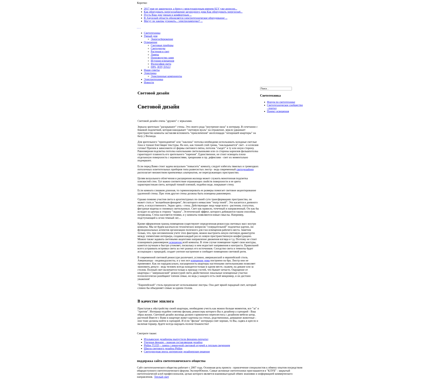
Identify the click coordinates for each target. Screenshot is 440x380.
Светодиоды (158, 48)
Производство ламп (162, 57)
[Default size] (138, 27)
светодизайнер (245, 169)
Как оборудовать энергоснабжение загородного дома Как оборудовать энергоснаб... (193, 11)
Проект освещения (278, 111)
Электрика (150, 73)
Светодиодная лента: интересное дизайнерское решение (177, 351)
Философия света (161, 63)
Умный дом (150, 36)
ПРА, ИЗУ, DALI (160, 66)
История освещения (162, 60)
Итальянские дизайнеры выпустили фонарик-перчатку (176, 339)
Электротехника (153, 79)
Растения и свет (160, 51)
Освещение (150, 42)
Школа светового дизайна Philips (163, 348)
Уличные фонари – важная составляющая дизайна (173, 342)
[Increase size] (137, 27)
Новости (149, 82)
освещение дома (200, 260)
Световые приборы (162, 45)
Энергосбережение (162, 39)
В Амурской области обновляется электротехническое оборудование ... (185, 17)
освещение (175, 242)
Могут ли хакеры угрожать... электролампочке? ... (173, 21)
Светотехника (152, 32)
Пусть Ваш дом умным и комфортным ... (168, 14)
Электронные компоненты (166, 76)
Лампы (155, 54)
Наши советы (152, 70)
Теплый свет (161, 376)
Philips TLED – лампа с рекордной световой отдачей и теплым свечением (187, 345)
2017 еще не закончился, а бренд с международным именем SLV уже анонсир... (190, 8)
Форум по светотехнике (281, 102)
